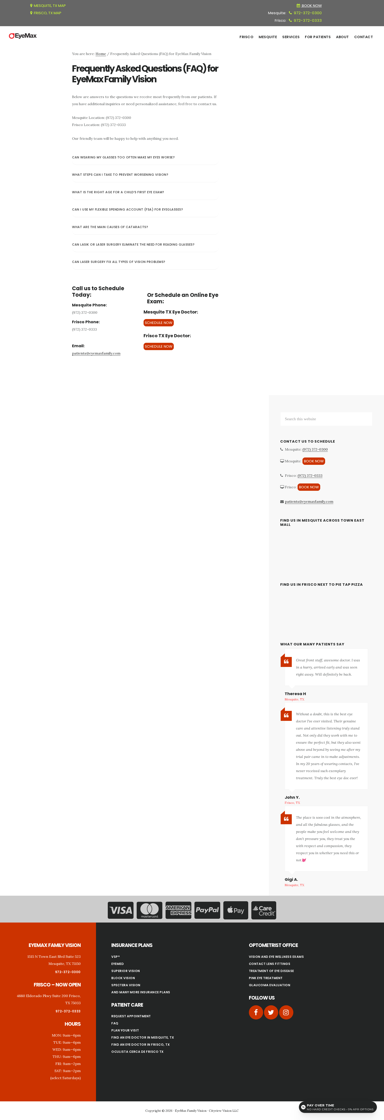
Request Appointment (131, 1016)
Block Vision (123, 978)
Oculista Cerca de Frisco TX (137, 1051)
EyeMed (117, 964)
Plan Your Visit (125, 1030)
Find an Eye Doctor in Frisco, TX (140, 1044)
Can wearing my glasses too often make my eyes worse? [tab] (123, 157)
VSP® (115, 956)
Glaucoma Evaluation (269, 985)
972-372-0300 (308, 13)
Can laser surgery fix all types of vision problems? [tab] (118, 262)
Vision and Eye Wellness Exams (276, 956)
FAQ (114, 1023)
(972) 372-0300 (315, 449)
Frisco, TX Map (47, 13)
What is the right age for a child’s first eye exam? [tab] (118, 192)
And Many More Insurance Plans (140, 992)
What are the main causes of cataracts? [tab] (110, 227)
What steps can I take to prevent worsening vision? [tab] (120, 174)
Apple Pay (235, 911)
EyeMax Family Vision (190, 1111)
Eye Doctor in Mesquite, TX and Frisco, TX (23, 36)
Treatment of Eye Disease (271, 971)
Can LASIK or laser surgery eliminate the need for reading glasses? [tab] (133, 244)
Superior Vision (125, 971)
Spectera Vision (125, 985)
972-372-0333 (308, 20)
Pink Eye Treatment (266, 978)
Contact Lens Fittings (269, 964)
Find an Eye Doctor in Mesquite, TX (142, 1037)
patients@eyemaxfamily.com (96, 353)
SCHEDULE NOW (158, 322)
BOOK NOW (314, 461)
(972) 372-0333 (310, 475)
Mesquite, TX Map (50, 5)
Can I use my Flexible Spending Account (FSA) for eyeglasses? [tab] (127, 209)
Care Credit (263, 911)
